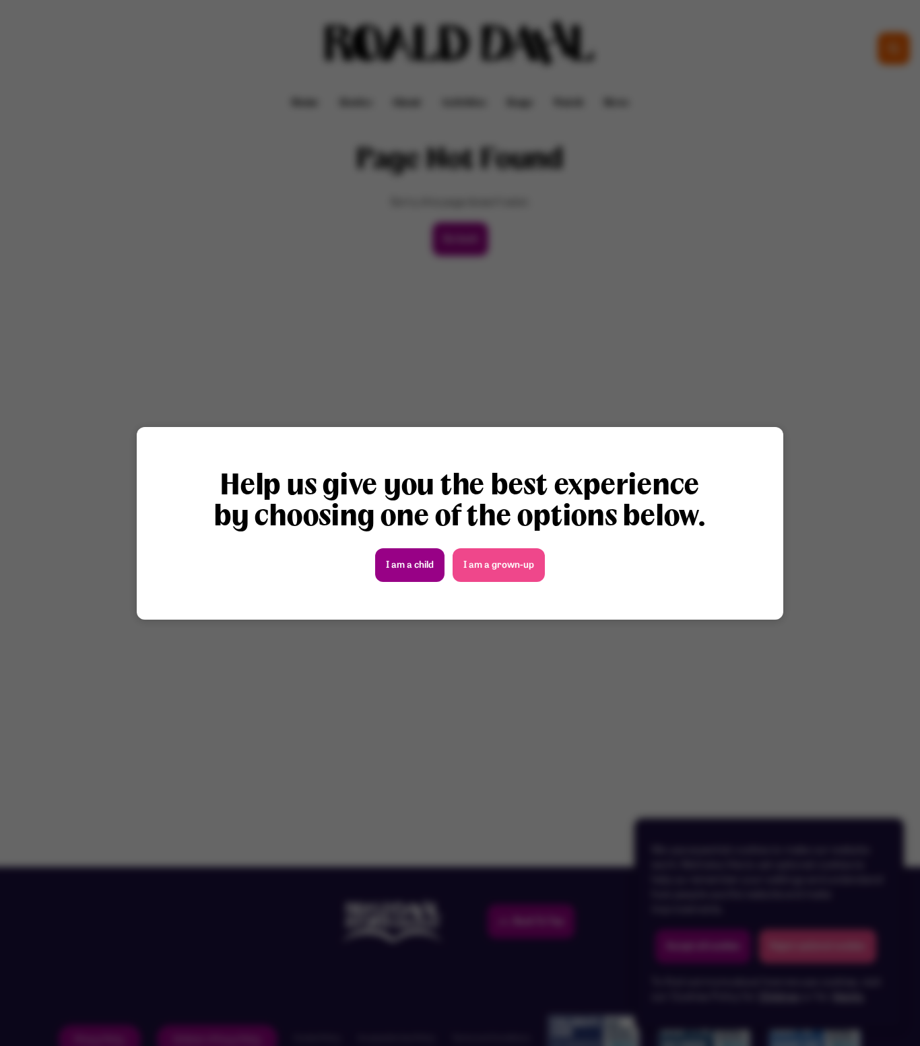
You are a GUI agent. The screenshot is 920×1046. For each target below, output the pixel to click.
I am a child (410, 565)
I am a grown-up (498, 565)
